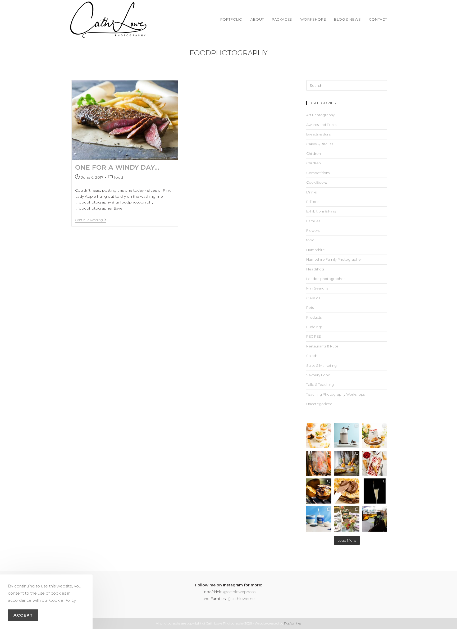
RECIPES (313, 336)
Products (314, 317)
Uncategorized (319, 404)
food (118, 177)
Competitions (318, 173)
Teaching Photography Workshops (335, 394)
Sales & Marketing (321, 365)
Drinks (311, 192)
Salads (311, 356)
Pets (310, 307)
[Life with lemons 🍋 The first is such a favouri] (346, 463)
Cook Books (316, 182)
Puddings (314, 327)
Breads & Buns (318, 134)
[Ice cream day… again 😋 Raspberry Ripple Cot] (374, 463)
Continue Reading (90, 220)
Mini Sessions (317, 288)
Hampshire (315, 250)
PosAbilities (292, 623)
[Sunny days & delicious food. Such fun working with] (318, 491)
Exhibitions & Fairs (321, 211)
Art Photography (320, 115)
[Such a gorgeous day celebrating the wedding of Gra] (318, 463)
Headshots (315, 269)
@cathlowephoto (239, 591)
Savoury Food (318, 375)
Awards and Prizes (321, 125)
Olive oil (313, 298)
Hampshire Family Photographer (334, 259)
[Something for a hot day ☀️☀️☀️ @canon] (346, 435)
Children (313, 153)
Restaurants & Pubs (322, 346)
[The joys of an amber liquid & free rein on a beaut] (374, 518)
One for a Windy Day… (117, 167)
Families (313, 221)
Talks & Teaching (320, 384)
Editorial (313, 202)
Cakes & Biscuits (319, 144)
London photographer (325, 279)
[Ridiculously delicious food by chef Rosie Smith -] (346, 518)
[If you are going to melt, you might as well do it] (346, 491)
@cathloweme (241, 598)
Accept (23, 615)
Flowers (312, 230)
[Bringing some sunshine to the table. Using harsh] (318, 435)
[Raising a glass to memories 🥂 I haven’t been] (374, 491)
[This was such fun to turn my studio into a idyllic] (374, 435)
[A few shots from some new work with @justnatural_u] (318, 518)
